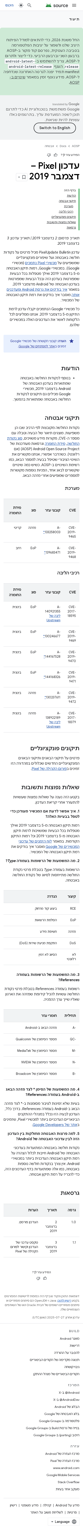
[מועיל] (55, 155)
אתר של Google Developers (55, 1125)
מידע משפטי (30, 1505)
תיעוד (74, 19)
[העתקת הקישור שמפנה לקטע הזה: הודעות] (56, 369)
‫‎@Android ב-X (69, 1393)
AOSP (75, 146)
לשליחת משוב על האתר (46, 1512)
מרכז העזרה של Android (62, 1454)
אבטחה (49, 146)
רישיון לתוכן (64, 1300)
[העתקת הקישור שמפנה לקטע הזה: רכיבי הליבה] (52, 573)
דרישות (74, 1346)
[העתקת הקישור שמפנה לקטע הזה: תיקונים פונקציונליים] (25, 749)
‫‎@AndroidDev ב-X (66, 1400)
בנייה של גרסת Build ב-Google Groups (52, 1428)
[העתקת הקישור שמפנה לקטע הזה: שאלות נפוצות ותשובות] (16, 788)
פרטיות (72, 1512)
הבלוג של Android (66, 1407)
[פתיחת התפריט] (74, 5)
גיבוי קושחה (71, 1367)
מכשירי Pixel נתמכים (41, 263)
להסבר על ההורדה (66, 1353)
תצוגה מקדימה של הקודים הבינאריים (54, 1360)
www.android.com (66, 1468)
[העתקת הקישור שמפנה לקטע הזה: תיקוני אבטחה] (40, 418)
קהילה (47, 1505)
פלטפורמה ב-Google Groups (59, 1421)
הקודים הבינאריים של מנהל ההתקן (56, 1374)
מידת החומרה (55, 444)
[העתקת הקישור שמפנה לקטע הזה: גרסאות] (56, 1193)
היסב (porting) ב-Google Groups (56, 1435)
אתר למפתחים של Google (37, 346)
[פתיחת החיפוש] (29, 5)
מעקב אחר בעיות (67, 1489)
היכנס (9, 5)
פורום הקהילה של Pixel (49, 769)
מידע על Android (67, 1505)
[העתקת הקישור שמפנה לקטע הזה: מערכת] (60, 488)
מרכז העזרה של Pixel (64, 1461)
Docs (63, 146)
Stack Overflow (68, 1482)
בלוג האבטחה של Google (61, 1414)
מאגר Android (69, 1339)
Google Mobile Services (62, 1475)
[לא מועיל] (49, 155)
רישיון (13, 1505)
